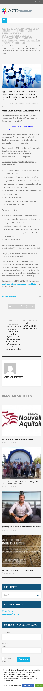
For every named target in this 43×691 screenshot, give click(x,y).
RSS (32, 306)
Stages (4, 617)
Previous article (13, 334)
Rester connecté (6, 660)
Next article (29, 324)
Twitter (36, 2)
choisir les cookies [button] (12, 686)
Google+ (27, 306)
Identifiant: (6, 632)
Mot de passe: (5, 644)
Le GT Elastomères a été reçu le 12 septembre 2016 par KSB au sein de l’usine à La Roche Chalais (21, 482)
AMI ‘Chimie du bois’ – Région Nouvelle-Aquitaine (17, 439)
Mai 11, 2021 (8, 531)
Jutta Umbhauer (19, 103)
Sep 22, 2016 (8, 487)
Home (4, 46)
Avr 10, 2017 (8, 573)
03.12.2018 (7, 103)
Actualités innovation (15, 46)
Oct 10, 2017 (8, 442)
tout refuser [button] (28, 685)
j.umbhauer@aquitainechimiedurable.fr (19, 284)
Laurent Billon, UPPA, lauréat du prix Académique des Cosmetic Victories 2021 (21, 527)
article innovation (33, 103)
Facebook (16, 306)
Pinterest (21, 306)
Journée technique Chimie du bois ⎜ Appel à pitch (17, 570)
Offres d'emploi (8, 611)
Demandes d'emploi (10, 614)
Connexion (24, 659)
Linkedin (39, 2)
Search (37, 595)
